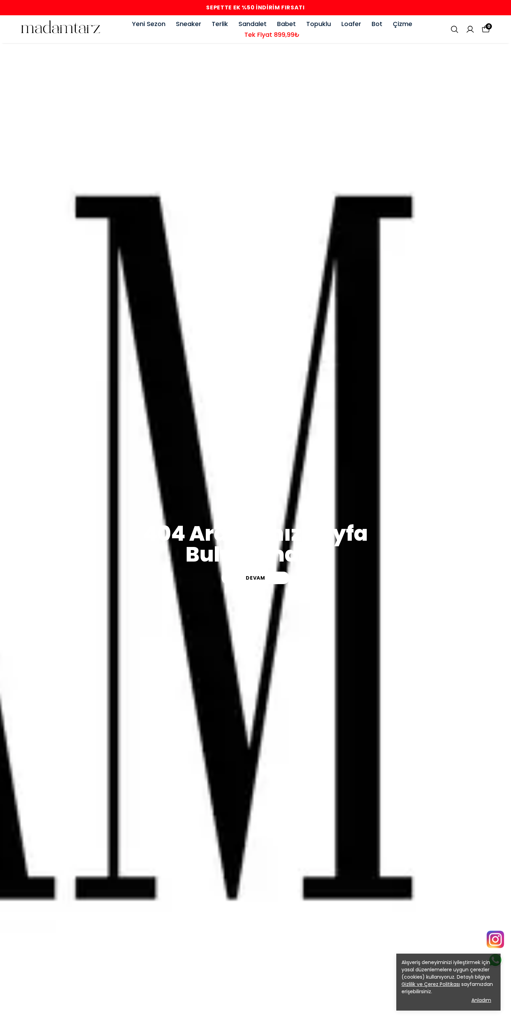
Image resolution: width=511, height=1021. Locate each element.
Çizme (402, 23)
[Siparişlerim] (470, 29)
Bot (377, 23)
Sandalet (252, 23)
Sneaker (188, 23)
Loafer (351, 23)
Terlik (220, 23)
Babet (286, 23)
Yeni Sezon (148, 23)
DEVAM (255, 577)
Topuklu (318, 23)
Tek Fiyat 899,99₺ (272, 34)
